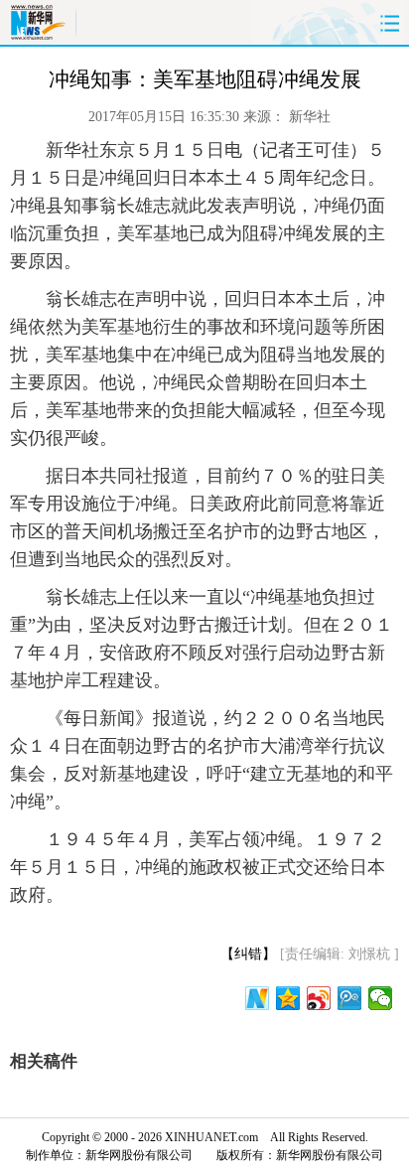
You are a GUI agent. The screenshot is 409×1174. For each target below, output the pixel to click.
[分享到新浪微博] (319, 998)
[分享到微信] (380, 998)
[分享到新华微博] (257, 998)
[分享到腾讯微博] (350, 998)
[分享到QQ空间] (288, 998)
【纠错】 (248, 954)
